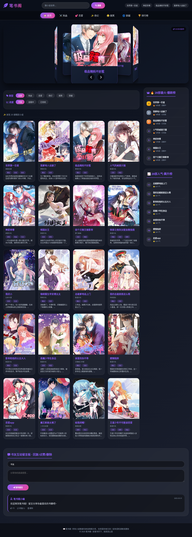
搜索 (99, 5)
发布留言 (19, 487)
